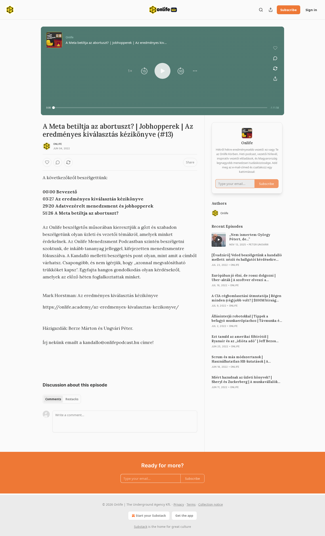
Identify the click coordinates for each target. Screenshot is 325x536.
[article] (247, 240)
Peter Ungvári (259, 244)
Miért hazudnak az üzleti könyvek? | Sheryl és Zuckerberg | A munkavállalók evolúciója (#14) (245, 379)
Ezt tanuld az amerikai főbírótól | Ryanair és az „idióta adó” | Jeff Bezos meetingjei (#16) (244, 338)
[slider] (160, 107)
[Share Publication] (270, 9)
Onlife (57, 144)
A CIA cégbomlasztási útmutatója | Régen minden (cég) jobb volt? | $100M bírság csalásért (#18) (246, 298)
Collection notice (210, 504)
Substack (140, 526)
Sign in (311, 10)
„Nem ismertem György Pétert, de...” (249, 237)
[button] (130, 71)
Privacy (179, 504)
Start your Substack (151, 515)
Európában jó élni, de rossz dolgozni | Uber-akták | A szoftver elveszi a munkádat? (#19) (243, 277)
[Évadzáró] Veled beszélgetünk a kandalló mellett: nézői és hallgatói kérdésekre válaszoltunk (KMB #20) (247, 257)
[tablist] (62, 399)
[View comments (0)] (275, 58)
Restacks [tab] (71, 399)
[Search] (260, 9)
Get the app (184, 515)
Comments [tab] (53, 399)
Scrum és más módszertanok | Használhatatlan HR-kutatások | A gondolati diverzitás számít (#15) (240, 359)
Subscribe (288, 10)
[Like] (47, 162)
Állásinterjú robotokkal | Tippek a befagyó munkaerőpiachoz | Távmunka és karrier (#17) (246, 318)
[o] (218, 239)
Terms (191, 504)
